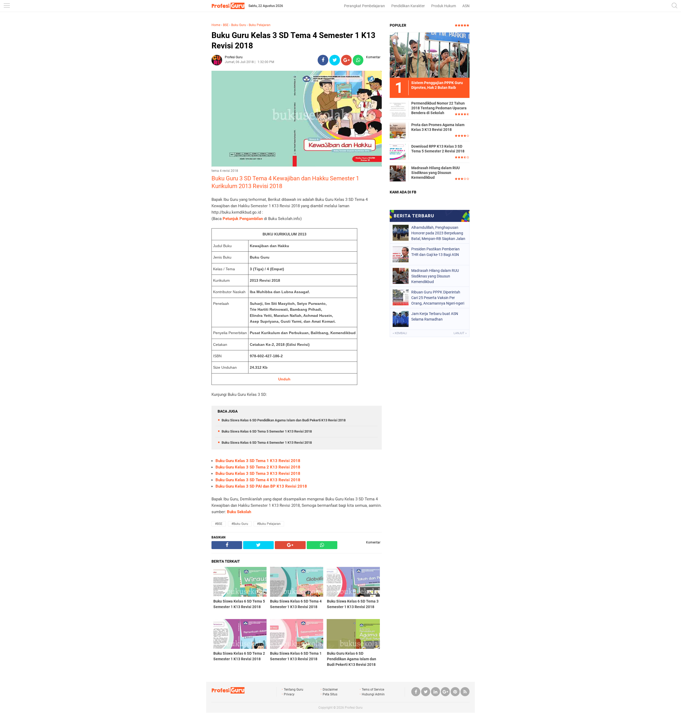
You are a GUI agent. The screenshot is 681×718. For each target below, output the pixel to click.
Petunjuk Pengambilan (243, 218)
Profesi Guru (354, 707)
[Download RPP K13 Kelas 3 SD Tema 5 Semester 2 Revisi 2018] (398, 151)
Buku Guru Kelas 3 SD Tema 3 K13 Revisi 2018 (257, 473)
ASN (466, 6)
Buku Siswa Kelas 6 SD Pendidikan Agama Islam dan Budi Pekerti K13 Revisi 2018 (284, 420)
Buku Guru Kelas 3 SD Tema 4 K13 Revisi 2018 (257, 480)
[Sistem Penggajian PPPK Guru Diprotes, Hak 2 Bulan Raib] (430, 54)
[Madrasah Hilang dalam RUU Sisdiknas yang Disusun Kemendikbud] (398, 173)
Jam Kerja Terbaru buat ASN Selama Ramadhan (434, 316)
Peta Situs (330, 694)
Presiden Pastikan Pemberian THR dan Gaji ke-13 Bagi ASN (435, 252)
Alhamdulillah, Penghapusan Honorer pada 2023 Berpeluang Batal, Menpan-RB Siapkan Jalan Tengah (438, 233)
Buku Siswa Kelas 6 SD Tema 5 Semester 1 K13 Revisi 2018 (267, 431)
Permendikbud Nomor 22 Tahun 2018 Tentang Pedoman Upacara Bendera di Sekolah (439, 108)
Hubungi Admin (373, 694)
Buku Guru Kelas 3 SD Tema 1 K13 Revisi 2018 (257, 460)
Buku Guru (238, 25)
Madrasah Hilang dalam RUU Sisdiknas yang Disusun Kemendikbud (435, 173)
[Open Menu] (6, 6)
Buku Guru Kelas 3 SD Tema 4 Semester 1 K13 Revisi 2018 (293, 40)
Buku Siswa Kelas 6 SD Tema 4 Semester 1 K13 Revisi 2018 (267, 443)
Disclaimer (330, 689)
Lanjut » (460, 333)
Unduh (284, 379)
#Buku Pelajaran (269, 524)
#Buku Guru (239, 524)
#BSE (218, 524)
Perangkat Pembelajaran (364, 6)
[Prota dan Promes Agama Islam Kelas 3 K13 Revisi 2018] (398, 130)
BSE (226, 25)
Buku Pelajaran (260, 25)
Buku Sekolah (239, 511)
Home (215, 25)
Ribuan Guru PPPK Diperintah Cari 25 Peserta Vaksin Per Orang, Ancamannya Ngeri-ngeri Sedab (437, 297)
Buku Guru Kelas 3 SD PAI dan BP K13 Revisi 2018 (261, 486)
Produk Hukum (443, 6)
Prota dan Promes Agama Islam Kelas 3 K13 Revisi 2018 (437, 127)
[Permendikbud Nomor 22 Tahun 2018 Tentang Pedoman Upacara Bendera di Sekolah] (398, 108)
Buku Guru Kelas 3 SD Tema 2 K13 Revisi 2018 (257, 467)
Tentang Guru (293, 689)
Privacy (289, 694)
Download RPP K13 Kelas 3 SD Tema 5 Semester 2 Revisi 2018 (437, 148)
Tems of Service (373, 689)
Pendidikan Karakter (408, 6)
